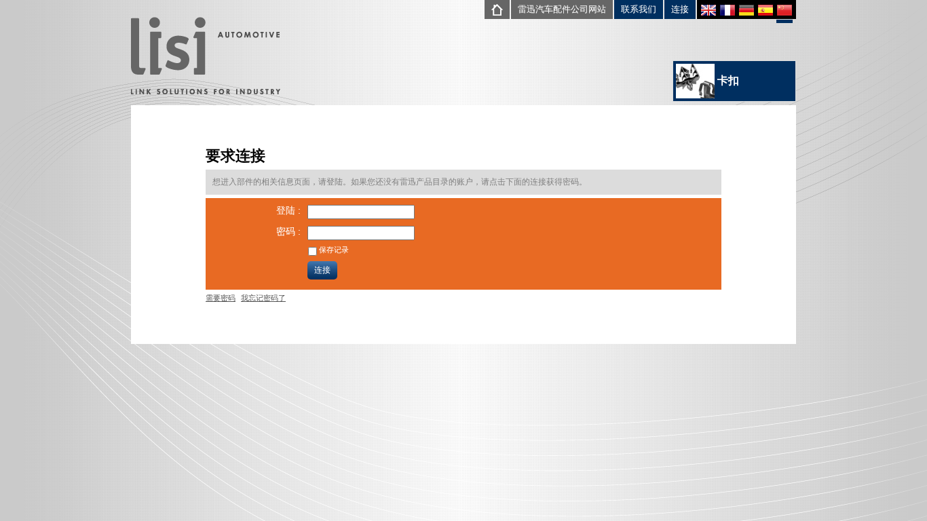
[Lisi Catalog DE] (746, 12)
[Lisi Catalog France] (727, 12)
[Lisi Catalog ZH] (784, 13)
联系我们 (638, 9)
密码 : (288, 231)
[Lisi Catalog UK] (708, 12)
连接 (680, 9)
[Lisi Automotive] (205, 57)
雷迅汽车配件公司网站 (562, 9)
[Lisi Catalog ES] (765, 12)
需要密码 (220, 298)
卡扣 (727, 80)
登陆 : (288, 210)
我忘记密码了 (263, 298)
